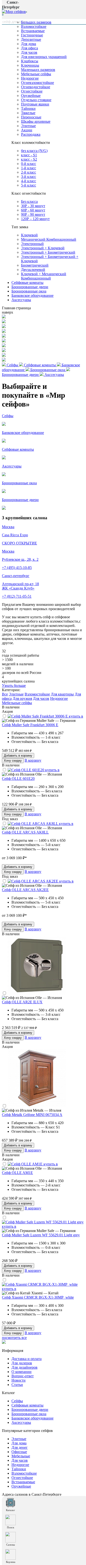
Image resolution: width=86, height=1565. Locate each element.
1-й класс (28, 168)
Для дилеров (21, 1363)
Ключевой (29, 235)
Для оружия (22, 698)
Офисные (19, 1452)
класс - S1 (29, 155)
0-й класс (28, 164)
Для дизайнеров (24, 1367)
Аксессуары (21, 300)
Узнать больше (14, 685)
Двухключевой (33, 270)
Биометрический (34, 265)
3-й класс (28, 177)
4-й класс (28, 181)
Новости (18, 1380)
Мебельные (20, 1456)
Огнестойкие (32, 91)
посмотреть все (14, 1338)
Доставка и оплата (26, 1359)
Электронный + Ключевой (42, 248)
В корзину (33, 760)
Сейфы (17, 1401)
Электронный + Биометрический (48, 252)
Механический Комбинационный (48, 239)
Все (5, 694)
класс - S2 (29, 159)
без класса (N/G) (34, 151)
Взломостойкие (33, 26)
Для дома (28, 44)
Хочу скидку (13, 760)
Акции (26, 130)
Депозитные (31, 39)
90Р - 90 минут (33, 214)
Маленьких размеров (38, 70)
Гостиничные (32, 35)
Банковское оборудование (32, 295)
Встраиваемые (33, 31)
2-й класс (28, 172)
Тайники (28, 108)
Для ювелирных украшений (44, 57)
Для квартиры (62, 694)
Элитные (28, 126)
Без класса (29, 201)
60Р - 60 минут (33, 210)
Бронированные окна (28, 291)
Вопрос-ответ (22, 1376)
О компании (21, 1372)
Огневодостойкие (35, 87)
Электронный (32, 244)
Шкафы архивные (35, 121)
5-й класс (28, 185)
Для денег (19, 1447)
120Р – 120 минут (35, 219)
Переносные (31, 117)
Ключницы (30, 65)
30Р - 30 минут (33, 206)
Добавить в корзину (18, 755)
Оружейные (31, 95)
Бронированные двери (29, 287)
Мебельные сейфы (36, 74)
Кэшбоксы (29, 61)
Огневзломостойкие (37, 83)
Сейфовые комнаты (27, 282)
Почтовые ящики (35, 104)
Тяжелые (28, 113)
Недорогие (30, 78)
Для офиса (29, 48)
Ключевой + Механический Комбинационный (43, 276)
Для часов (29, 52)
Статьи (17, 1385)
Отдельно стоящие (36, 100)
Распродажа (30, 134)
